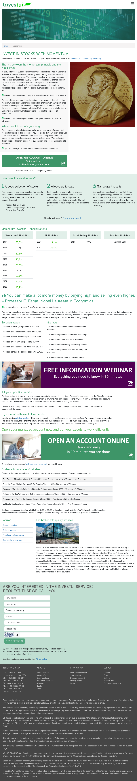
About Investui (43, 672)
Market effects (42, 675)
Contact (107, 672)
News (72, 683)
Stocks (39, 686)
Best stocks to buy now (12, 540)
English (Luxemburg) (112, 683)
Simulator (41, 683)
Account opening (10, 525)
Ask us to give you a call (36, 464)
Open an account (77, 678)
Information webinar (78, 672)
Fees (39, 688)
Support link (109, 680)
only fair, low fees (22, 418)
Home (5, 45)
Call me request (9, 530)
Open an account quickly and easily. (86, 58)
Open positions (43, 678)
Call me (107, 678)
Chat (106, 675)
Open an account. (72, 218)
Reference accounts (45, 680)
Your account (75, 675)
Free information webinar (13, 535)
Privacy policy (76, 680)
